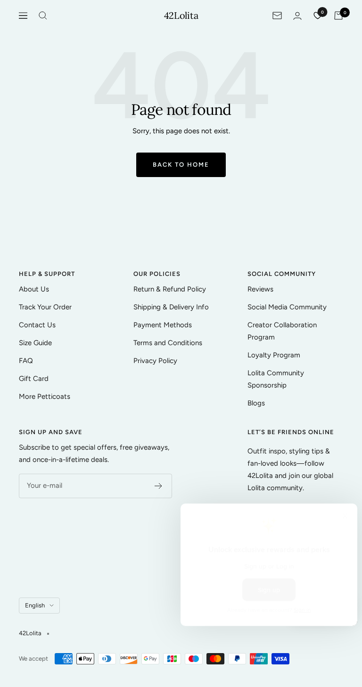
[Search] (43, 15)
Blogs (256, 403)
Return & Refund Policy (169, 289)
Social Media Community (287, 307)
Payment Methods (162, 325)
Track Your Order (45, 307)
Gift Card (34, 378)
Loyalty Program (273, 355)
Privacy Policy (155, 360)
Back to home (181, 164)
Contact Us (37, 325)
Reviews (260, 289)
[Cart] (338, 15)
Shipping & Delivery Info (171, 307)
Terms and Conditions (167, 343)
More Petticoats (44, 396)
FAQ (26, 360)
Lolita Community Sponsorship (275, 379)
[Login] (297, 16)
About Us (34, 289)
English (35, 605)
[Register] (159, 486)
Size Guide (35, 343)
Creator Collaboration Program (282, 331)
